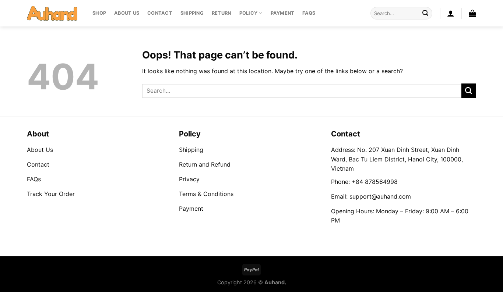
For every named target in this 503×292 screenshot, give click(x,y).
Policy (248, 13)
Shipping (192, 13)
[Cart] (472, 13)
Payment (283, 13)
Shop (99, 13)
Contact (159, 13)
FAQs (308, 13)
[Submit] (425, 13)
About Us (126, 13)
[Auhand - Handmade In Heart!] (54, 13)
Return (221, 13)
